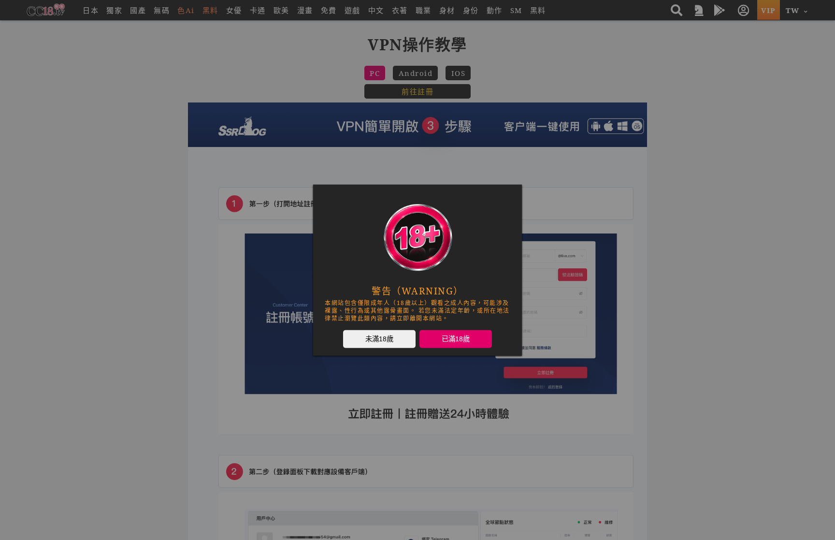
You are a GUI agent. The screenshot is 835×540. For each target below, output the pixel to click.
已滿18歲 (456, 338)
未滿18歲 (379, 338)
